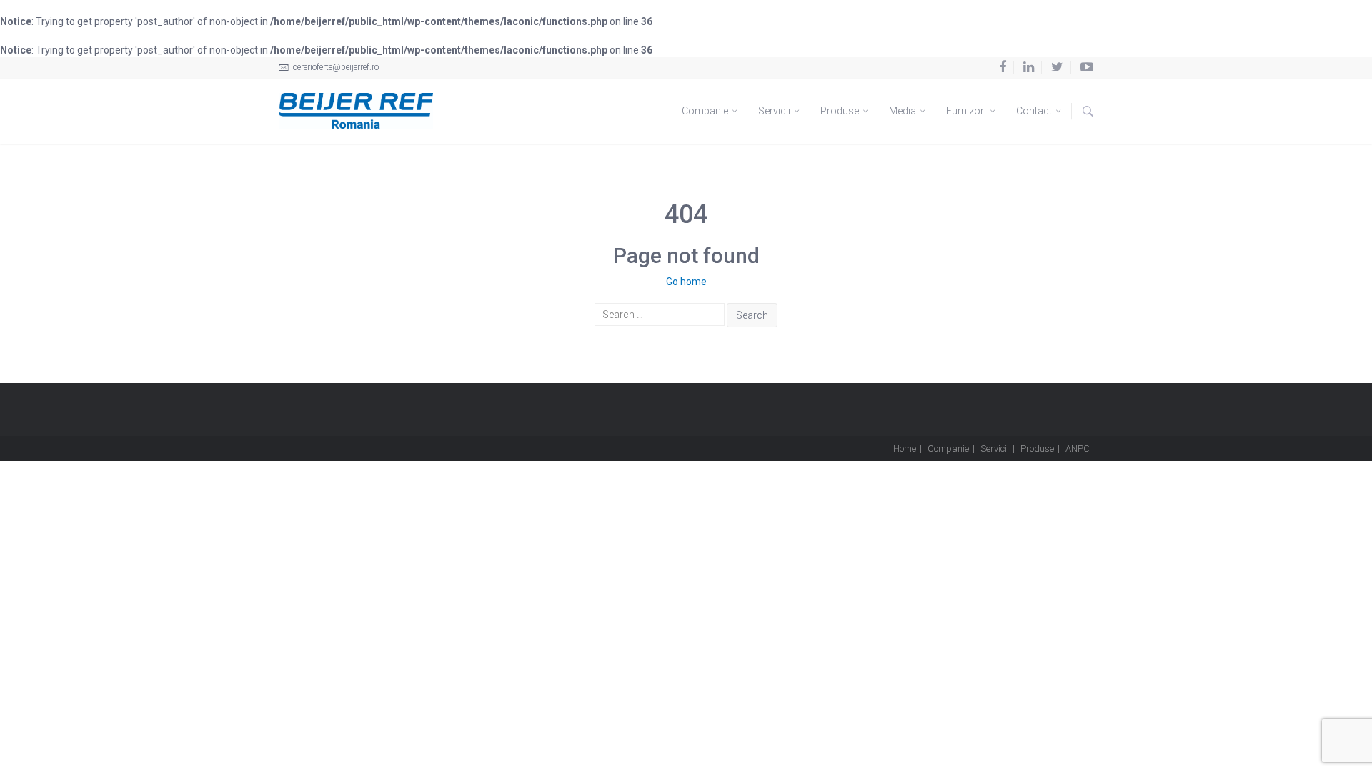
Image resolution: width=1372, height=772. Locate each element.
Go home (686, 281)
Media (903, 111)
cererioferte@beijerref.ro (335, 67)
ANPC (1077, 448)
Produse (840, 111)
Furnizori (967, 111)
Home (904, 448)
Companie (706, 111)
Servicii (775, 111)
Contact (1035, 111)
